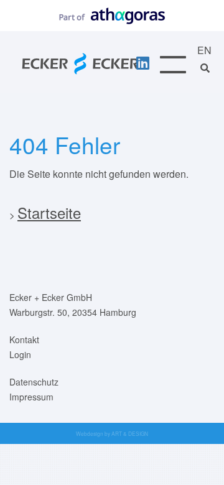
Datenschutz (33, 382)
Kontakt (24, 339)
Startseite (49, 212)
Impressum (31, 396)
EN (204, 50)
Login (20, 354)
